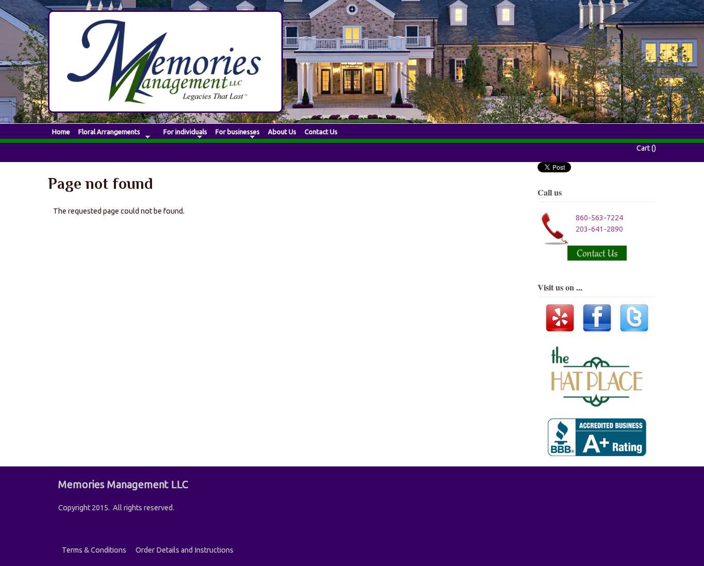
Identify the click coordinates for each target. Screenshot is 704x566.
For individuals (185, 131)
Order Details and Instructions (184, 550)
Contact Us (321, 131)
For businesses (237, 131)
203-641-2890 (599, 229)
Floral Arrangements (109, 131)
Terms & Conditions (94, 550)
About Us (282, 131)
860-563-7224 (599, 218)
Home (61, 131)
